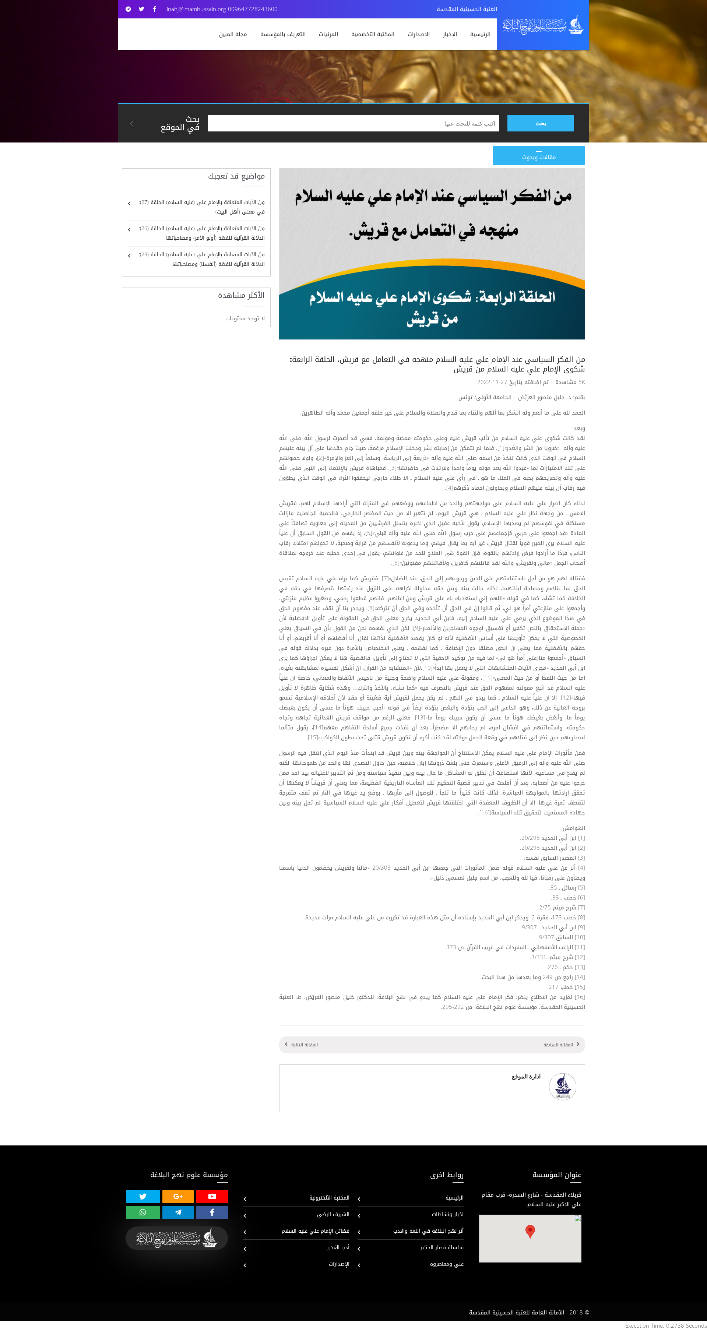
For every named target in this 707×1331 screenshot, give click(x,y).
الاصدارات (419, 34)
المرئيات (328, 34)
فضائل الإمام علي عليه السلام (315, 1231)
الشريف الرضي (333, 1214)
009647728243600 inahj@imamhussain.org (222, 9)
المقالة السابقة (558, 1045)
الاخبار (450, 34)
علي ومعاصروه (447, 1264)
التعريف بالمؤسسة (283, 34)
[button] (530, 1232)
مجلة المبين (233, 34)
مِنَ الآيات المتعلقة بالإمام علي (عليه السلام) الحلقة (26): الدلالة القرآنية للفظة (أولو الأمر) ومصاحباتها (202, 233)
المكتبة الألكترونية (329, 1198)
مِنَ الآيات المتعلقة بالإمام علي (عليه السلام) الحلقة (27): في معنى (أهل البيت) (202, 207)
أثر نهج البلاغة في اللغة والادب (428, 1231)
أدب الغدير (338, 1248)
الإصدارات (339, 1264)
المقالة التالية (304, 1045)
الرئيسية (480, 34)
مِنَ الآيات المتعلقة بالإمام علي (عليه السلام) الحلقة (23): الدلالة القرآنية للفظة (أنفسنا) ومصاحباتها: (202, 259)
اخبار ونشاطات (448, 1214)
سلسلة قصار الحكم (442, 1248)
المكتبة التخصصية (372, 34)
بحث (540, 123)
